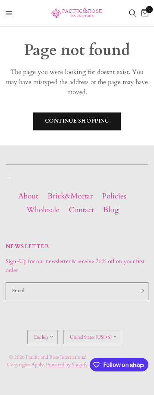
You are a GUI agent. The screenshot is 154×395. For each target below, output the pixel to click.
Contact (81, 210)
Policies (114, 196)
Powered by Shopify (67, 364)
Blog (110, 210)
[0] (143, 13)
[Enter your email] (140, 291)
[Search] (132, 13)
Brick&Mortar (70, 196)
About (28, 196)
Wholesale (43, 210)
